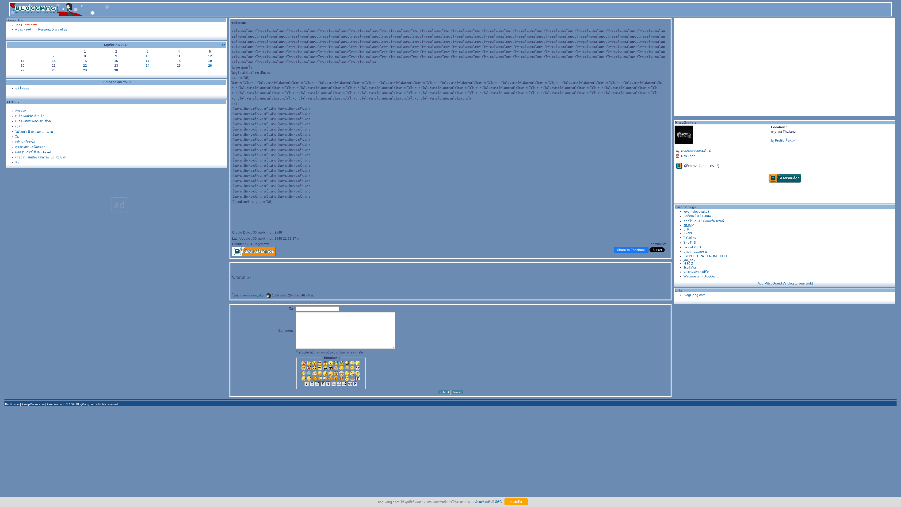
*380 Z (688, 263)
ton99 (687, 233)
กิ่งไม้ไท (689, 237)
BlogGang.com (694, 295)
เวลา (18, 126)
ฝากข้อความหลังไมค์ (696, 151)
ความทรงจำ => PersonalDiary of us (41, 29)
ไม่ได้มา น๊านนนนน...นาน (34, 131)
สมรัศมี (689, 243)
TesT (19, 25)
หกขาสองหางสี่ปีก (696, 272)
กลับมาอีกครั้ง (25, 142)
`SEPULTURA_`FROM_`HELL (705, 256)
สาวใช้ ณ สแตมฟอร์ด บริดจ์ (703, 221)
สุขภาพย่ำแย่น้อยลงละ (31, 147)
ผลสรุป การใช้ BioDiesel (33, 152)
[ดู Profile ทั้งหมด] (783, 140)
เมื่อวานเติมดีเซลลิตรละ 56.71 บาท (40, 157)
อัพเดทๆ (21, 111)
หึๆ (17, 162)
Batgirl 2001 (692, 247)
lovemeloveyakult (253, 295)
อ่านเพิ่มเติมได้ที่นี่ (488, 502)
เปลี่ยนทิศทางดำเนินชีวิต (33, 121)
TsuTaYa (689, 267)
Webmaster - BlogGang (700, 276)
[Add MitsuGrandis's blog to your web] (785, 283)
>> (223, 45)
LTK (686, 229)
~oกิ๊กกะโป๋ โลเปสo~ (698, 216)
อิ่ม (17, 136)
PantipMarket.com (33, 404)
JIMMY (688, 225)
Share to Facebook (631, 250)
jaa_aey (689, 260)
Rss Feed (688, 156)
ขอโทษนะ (22, 88)
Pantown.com (55, 404)
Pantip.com (12, 404)
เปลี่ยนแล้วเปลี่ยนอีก (29, 116)
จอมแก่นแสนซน (695, 252)
